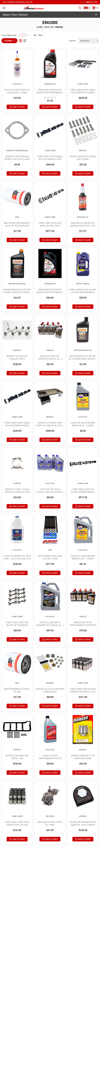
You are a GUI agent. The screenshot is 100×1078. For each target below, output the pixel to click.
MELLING (50, 816)
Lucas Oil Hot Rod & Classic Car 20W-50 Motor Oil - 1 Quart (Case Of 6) (50, 492)
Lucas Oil (17, 84)
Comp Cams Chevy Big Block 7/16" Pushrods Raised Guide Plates (17, 625)
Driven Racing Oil (17, 283)
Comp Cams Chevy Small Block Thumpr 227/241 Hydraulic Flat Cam (50, 159)
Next (40, 35)
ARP (50, 550)
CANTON (17, 483)
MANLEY (17, 350)
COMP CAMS (82, 84)
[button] (87, 8)
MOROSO (83, 150)
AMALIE (50, 350)
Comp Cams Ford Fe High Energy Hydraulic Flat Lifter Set (83, 692)
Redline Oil (82, 217)
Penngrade (50, 84)
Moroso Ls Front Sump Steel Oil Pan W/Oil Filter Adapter (50, 425)
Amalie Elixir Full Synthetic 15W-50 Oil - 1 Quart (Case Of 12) (50, 359)
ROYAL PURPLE (82, 283)
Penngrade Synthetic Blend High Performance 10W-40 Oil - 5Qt (50, 292)
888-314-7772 (91, 2)
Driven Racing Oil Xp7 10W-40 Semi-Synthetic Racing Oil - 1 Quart (17, 292)
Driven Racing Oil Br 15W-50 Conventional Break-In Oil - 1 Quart (83, 359)
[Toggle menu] (4, 7)
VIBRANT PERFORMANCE (17, 150)
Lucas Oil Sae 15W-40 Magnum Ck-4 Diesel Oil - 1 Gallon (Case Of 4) (50, 625)
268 (35, 35)
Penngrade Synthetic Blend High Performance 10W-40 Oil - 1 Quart (50, 93)
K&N (17, 217)
